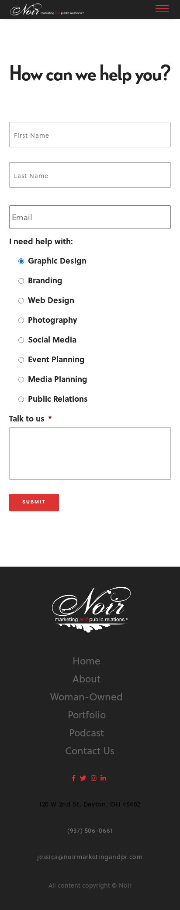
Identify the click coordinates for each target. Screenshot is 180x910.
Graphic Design (57, 260)
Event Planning (56, 359)
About (86, 678)
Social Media (52, 339)
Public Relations (58, 398)
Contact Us (89, 750)
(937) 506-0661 (90, 830)
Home (86, 660)
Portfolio (87, 714)
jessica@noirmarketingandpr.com (89, 856)
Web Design (51, 300)
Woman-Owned (86, 696)
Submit (34, 502)
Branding (45, 280)
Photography (52, 319)
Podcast (86, 732)
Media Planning (57, 379)
